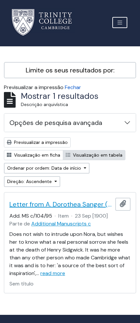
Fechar (73, 87)
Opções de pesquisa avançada (55, 122)
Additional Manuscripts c (61, 223)
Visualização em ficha (36, 155)
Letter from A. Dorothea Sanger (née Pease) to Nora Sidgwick (61, 204)
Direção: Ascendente (30, 181)
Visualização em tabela (97, 155)
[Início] (45, 22)
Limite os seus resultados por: (70, 70)
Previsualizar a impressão (40, 142)
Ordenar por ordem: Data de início (44, 168)
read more (52, 273)
